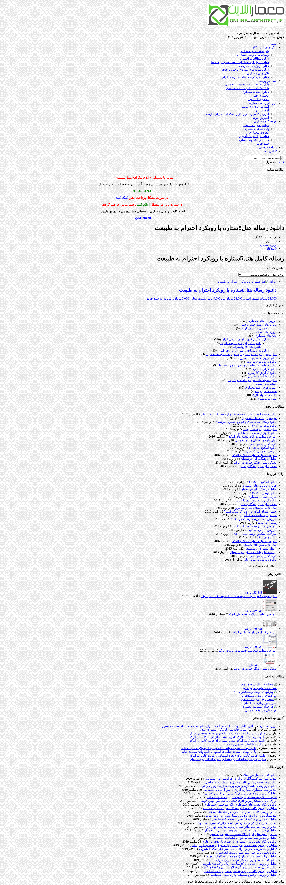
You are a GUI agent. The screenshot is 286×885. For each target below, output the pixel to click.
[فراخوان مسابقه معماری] (259, 706)
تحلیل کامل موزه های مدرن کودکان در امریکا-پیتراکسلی (241, 793)
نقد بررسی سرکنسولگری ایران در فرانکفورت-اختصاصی (240, 778)
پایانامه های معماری (256, 128)
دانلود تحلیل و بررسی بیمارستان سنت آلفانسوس (246, 852)
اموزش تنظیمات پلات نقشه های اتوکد (253, 436)
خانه (274, 43)
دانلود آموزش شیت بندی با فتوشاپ (254, 433)
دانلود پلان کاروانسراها (247, 346)
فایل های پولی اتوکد (264, 395)
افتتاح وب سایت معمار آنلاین (258, 515)
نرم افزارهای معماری (263, 103)
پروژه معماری (268, 726)
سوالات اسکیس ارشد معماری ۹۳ (255, 533)
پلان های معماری (258, 73)
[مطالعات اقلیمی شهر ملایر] (258, 684)
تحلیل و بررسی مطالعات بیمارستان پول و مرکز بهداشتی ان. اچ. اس (233, 845)
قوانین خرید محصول (256, 125)
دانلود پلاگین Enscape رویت (260, 429)
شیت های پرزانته (266, 391)
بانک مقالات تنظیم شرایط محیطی (247, 88)
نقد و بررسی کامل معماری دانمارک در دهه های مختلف (242, 812)
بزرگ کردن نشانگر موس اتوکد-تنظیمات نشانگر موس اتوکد (239, 800)
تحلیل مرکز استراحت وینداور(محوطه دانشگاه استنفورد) (241, 856)
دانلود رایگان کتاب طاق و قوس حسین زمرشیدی (246, 421)
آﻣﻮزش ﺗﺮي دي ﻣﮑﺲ (255, 106)
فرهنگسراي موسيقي (263, 444)
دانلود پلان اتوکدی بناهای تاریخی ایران (245, 77)
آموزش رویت (260, 110)
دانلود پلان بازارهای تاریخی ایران (240, 343)
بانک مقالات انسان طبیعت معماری (247, 84)
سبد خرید (263, 143)
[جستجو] (282, 158)
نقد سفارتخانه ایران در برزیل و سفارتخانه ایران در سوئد (241, 815)
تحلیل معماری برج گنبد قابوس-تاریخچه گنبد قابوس (244, 819)
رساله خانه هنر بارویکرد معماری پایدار (223, 729)
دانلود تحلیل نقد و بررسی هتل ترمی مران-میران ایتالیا (243, 860)
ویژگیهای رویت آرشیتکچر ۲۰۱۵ (257, 695)
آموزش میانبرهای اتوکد (262, 530)
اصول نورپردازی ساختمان (260, 703)
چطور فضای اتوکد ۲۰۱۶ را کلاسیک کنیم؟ (250, 511)
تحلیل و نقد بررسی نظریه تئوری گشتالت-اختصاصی (244, 837)
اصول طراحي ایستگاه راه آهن (258, 466)
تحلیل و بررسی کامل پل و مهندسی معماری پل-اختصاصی (240, 871)
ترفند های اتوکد (267, 537)
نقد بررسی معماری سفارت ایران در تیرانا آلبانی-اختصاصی (240, 789)
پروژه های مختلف (265, 332)
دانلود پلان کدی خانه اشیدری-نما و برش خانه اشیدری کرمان (228, 759)
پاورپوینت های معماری (254, 51)
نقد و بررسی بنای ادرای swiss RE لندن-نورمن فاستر (243, 834)
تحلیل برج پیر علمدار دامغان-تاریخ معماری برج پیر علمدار (240, 830)
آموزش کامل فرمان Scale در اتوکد (254, 455)
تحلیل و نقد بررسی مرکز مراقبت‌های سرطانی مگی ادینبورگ (238, 849)
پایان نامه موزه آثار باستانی (259, 544)
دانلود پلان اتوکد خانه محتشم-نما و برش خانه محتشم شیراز (227, 733)
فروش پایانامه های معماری (259, 418)
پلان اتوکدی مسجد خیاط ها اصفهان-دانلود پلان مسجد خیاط (218, 748)
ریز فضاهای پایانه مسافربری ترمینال (253, 552)
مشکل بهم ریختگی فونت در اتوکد (255, 462)
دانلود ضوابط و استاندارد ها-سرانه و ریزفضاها (240, 62)
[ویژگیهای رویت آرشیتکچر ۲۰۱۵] (255, 691)
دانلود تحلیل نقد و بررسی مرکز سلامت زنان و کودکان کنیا (240, 867)
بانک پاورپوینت (268, 80)
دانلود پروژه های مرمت (254, 66)
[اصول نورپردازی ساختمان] (258, 699)
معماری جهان (260, 95)
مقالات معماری (259, 132)
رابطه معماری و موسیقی (260, 548)
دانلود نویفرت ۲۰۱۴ (264, 425)
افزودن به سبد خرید (159, 298)
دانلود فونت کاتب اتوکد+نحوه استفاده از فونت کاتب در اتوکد (239, 414)
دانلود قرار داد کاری (264, 369)
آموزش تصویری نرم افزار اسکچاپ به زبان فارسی (237, 114)
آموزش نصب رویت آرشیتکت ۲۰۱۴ (254, 526)
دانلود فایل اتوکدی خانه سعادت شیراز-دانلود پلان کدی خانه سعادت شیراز (208, 726)
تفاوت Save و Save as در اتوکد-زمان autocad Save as (242, 797)
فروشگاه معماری (265, 121)
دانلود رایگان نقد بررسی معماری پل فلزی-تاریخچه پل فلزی (239, 841)
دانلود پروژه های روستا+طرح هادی (254, 358)
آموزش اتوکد (260, 117)
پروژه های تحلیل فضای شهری (257, 324)
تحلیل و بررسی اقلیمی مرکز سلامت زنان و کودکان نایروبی (239, 863)
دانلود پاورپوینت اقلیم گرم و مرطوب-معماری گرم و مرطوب (238, 786)
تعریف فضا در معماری (262, 496)
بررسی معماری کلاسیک (261, 451)
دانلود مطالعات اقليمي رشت (245, 744)
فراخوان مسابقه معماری (261, 710)
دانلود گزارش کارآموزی (254, 136)
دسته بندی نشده (266, 383)
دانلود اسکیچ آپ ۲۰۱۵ (263, 447)
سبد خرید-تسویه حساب (254, 140)
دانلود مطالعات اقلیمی (254, 58)
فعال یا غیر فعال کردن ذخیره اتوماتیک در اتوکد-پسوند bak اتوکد (237, 823)
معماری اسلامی (258, 99)
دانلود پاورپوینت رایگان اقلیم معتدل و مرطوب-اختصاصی (241, 782)
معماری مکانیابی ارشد (254, 328)
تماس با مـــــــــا (265, 151)
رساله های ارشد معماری (253, 54)
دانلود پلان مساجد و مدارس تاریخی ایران (243, 350)
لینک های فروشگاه (265, 47)
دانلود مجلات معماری (255, 91)
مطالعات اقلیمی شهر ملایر (259, 688)
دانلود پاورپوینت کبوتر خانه (260, 559)
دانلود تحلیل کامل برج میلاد (260, 775)
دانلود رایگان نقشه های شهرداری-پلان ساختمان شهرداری (240, 804)
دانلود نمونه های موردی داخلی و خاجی (244, 69)
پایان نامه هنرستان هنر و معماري (256, 440)
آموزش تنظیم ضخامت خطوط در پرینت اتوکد (248, 650)
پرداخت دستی (268, 147)
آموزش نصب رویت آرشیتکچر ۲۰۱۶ (254, 519)
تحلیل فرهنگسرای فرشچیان (259, 458)
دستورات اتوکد (267, 522)
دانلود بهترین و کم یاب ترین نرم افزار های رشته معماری (241, 354)
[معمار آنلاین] (245, 24)
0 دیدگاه (272, 248)
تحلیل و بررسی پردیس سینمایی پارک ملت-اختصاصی (243, 874)
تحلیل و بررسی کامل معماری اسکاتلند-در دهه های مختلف (240, 808)
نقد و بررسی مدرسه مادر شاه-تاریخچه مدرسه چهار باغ (242, 826)
